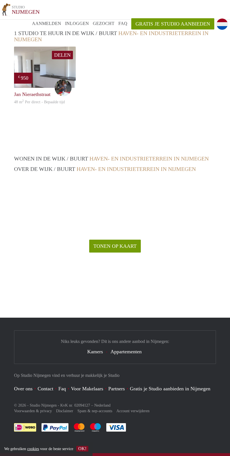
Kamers (95, 351)
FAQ (122, 23)
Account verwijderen (133, 411)
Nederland (102, 405)
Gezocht (103, 23)
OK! (82, 448)
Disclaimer (64, 411)
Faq (62, 388)
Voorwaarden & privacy (33, 411)
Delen (62, 55)
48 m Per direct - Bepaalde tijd (39, 102)
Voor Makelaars (87, 388)
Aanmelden (46, 23)
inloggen (77, 23)
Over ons (23, 388)
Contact (45, 388)
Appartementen (126, 351)
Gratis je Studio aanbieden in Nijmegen (170, 388)
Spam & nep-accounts (94, 411)
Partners (116, 388)
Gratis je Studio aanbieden (172, 24)
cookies (33, 449)
